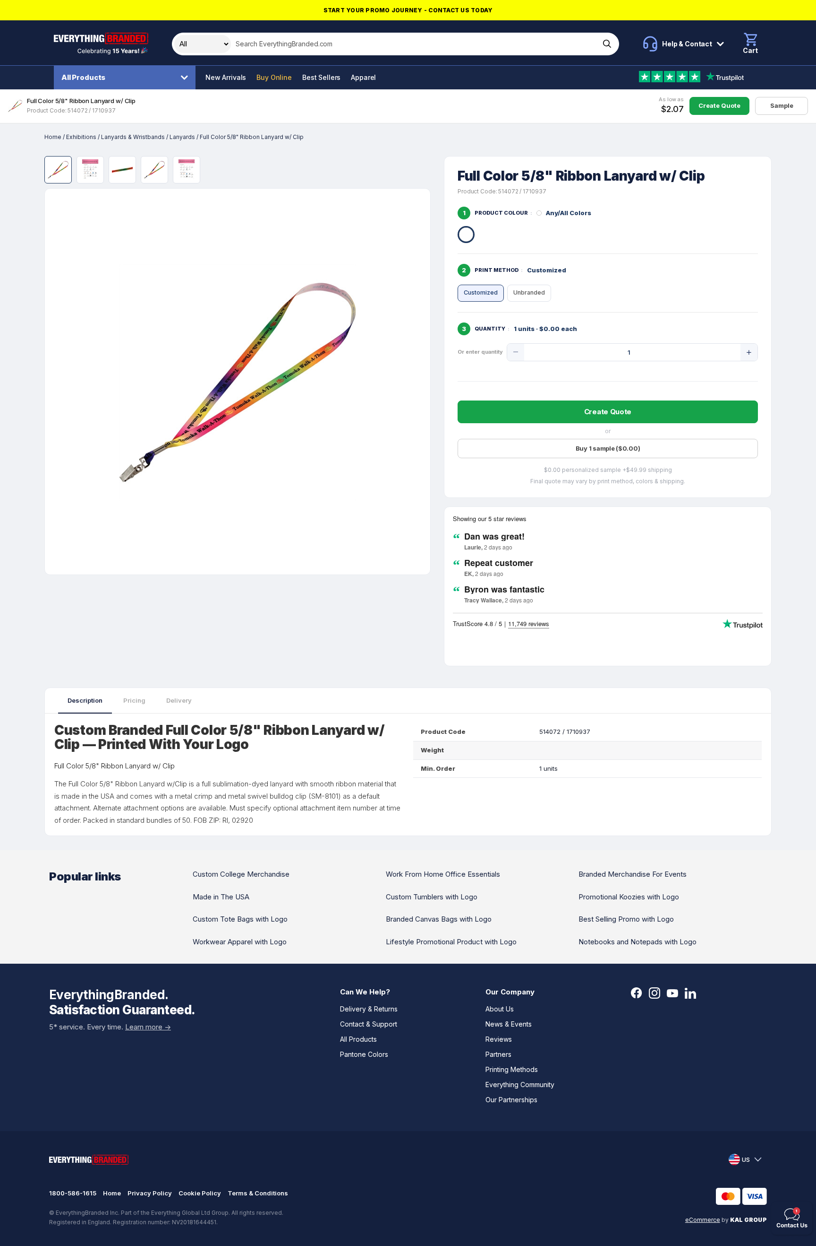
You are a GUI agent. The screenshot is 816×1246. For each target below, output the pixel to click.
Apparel (363, 77)
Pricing (134, 700)
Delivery (179, 700)
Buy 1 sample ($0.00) (608, 448)
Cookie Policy (199, 1193)
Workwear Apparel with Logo (240, 941)
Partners (498, 1054)
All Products (83, 77)
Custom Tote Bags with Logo (240, 919)
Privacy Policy (150, 1193)
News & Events (508, 1024)
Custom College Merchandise (241, 874)
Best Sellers (321, 77)
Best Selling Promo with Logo (626, 919)
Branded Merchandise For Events (632, 874)
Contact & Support (368, 1024)
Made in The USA (221, 896)
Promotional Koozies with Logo (628, 896)
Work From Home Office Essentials (443, 874)
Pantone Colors (364, 1054)
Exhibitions (81, 136)
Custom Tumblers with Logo (431, 896)
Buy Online (274, 77)
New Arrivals (225, 77)
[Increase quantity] (748, 352)
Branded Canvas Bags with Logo (439, 919)
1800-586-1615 (72, 1193)
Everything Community (519, 1084)
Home (52, 136)
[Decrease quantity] (515, 352)
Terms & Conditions (258, 1193)
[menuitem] (127, 77)
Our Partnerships (511, 1100)
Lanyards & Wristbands (133, 136)
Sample (781, 105)
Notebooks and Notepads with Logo (637, 941)
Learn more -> (148, 1026)
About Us (499, 1009)
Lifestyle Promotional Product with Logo (451, 941)
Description (85, 700)
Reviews (498, 1039)
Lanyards (182, 136)
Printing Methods (511, 1069)
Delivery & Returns (369, 1009)
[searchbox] (414, 44)
